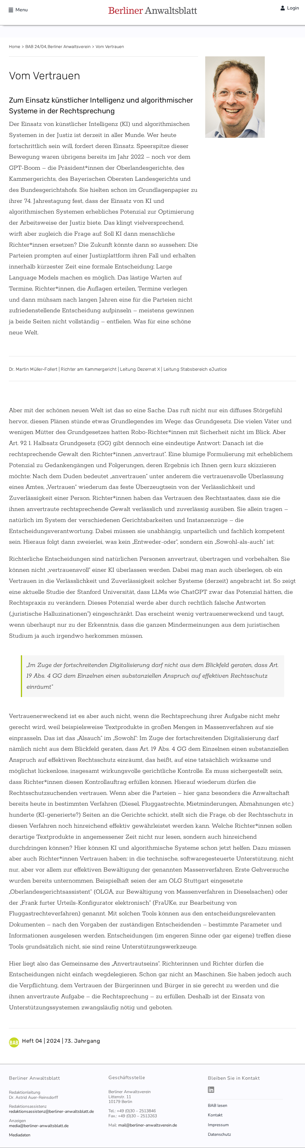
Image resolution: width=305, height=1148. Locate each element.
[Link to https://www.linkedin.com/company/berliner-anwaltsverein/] (250, 1089)
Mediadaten (19, 1135)
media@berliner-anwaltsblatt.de (39, 1126)
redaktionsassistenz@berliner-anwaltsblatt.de (51, 1111)
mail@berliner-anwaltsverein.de (147, 1125)
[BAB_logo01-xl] (152, 9)
